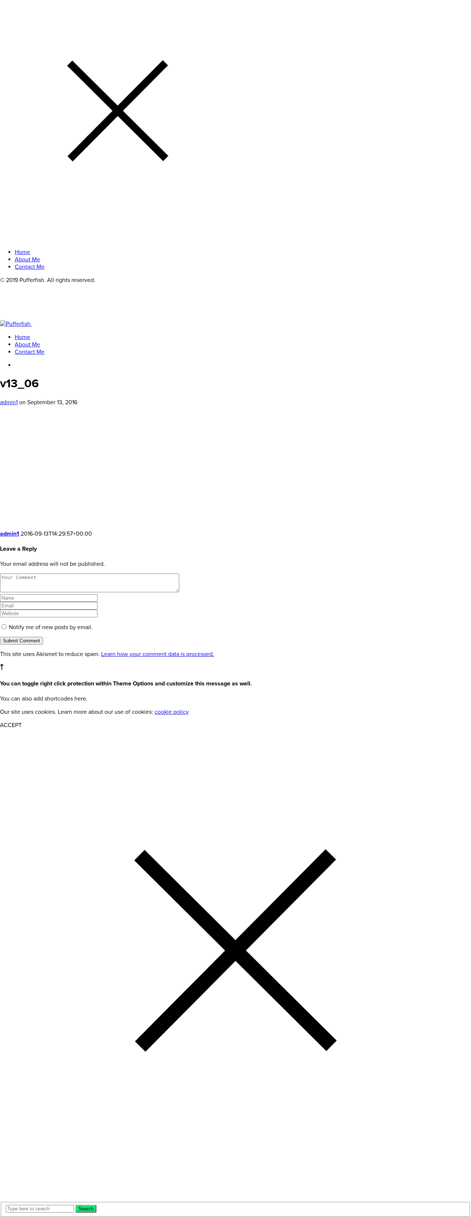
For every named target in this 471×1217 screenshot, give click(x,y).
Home (22, 337)
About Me (27, 344)
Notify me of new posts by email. (51, 627)
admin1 (9, 402)
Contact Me (30, 352)
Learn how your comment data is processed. (157, 654)
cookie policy (172, 712)
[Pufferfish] (29, 324)
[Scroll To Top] (2, 668)
